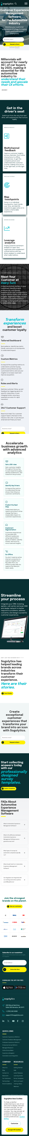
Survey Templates (18, 1078)
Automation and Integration (10, 1055)
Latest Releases (18, 1073)
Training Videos (18, 1083)
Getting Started (18, 1067)
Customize (14, 1123)
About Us (4, 1067)
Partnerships (6, 1081)
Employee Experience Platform (10, 1042)
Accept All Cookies (14, 1130)
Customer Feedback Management (11, 1039)
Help (15, 1070)
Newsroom (5, 1075)
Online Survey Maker (8, 1050)
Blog (3, 1070)
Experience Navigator (8, 1053)
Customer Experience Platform (11, 1037)
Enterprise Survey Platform (9, 1045)
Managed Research (7, 1047)
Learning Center (18, 1075)
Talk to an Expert (18, 1081)
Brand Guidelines (7, 1083)
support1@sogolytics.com (14, 1015)
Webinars (16, 1086)
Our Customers (6, 1078)
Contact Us (5, 1073)
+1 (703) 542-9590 (11, 1011)
